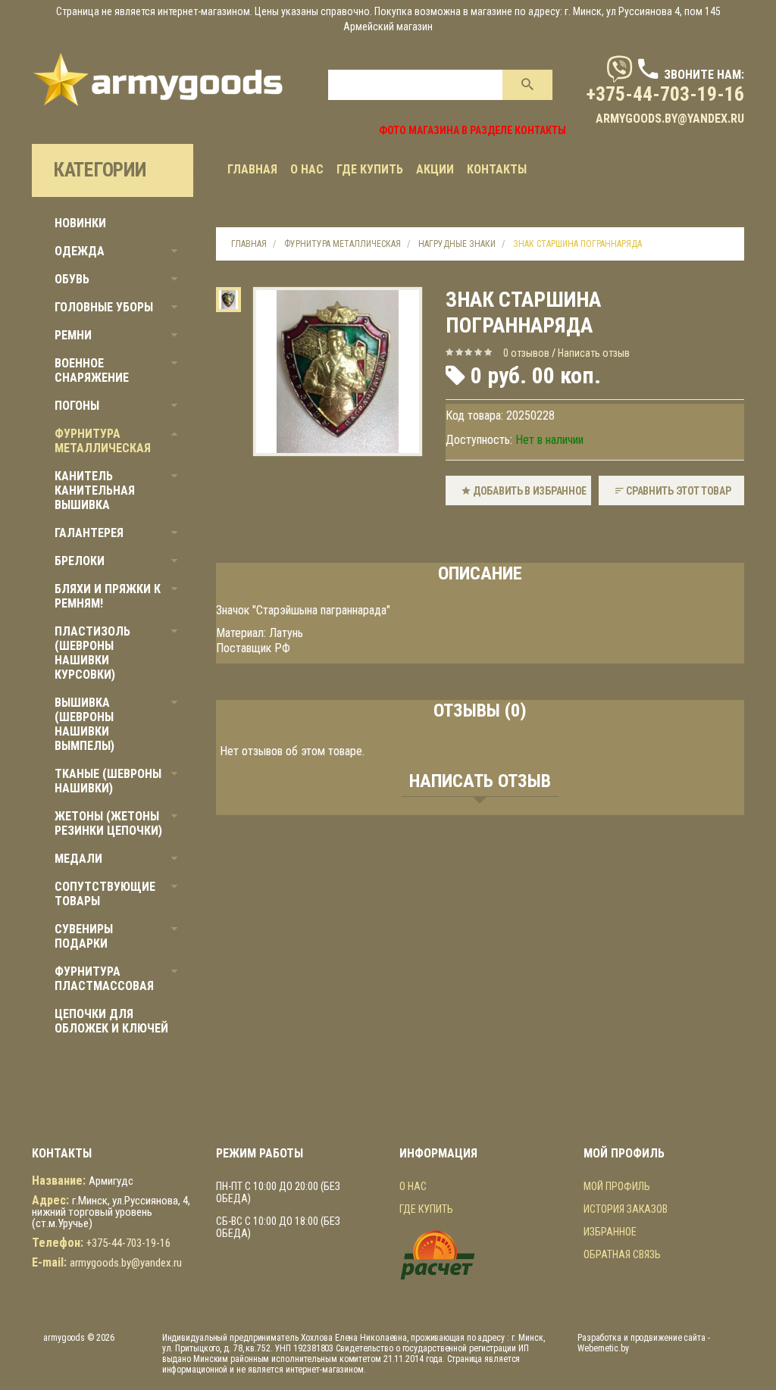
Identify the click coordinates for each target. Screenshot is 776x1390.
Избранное (610, 1232)
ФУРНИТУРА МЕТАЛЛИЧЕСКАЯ (103, 440)
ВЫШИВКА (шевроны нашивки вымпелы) (84, 724)
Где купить (426, 1209)
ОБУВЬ (72, 279)
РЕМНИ (73, 335)
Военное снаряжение (92, 370)
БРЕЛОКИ (80, 561)
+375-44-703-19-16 (665, 94)
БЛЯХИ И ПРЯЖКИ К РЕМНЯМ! (108, 596)
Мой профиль (617, 1186)
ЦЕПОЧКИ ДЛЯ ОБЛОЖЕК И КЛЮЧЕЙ (111, 1021)
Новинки (80, 223)
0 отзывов (526, 353)
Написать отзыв (594, 353)
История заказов (626, 1209)
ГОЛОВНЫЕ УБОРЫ (104, 307)
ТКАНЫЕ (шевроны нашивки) (108, 781)
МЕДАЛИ (78, 858)
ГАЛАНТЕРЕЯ (89, 533)
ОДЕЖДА (80, 251)
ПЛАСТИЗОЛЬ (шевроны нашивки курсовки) (92, 653)
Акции (435, 169)
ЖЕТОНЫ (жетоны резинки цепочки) (108, 823)
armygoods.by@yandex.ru (670, 118)
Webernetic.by (603, 1348)
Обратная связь (622, 1254)
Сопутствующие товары (105, 893)
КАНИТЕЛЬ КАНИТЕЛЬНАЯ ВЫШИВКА (95, 490)
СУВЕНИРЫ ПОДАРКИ (84, 936)
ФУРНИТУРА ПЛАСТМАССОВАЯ (104, 978)
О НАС (413, 1186)
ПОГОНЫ (77, 405)
